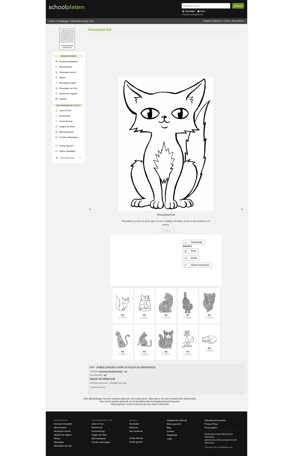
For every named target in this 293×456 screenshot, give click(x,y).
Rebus (57, 438)
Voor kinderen (136, 431)
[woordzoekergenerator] (67, 49)
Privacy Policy (211, 424)
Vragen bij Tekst (99, 435)
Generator (134, 424)
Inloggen (207, 21)
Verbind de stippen (63, 435)
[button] (197, 265)
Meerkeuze (97, 427)
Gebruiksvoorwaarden (215, 420)
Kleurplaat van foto (63, 446)
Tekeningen (189, 11)
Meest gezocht (174, 424)
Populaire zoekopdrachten (192, 14)
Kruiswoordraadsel (63, 424)
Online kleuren (136, 438)
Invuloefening (98, 431)
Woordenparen (99, 438)
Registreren (217, 21)
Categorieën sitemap (177, 420)
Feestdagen (63, 21)
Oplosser (133, 427)
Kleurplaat (59, 442)
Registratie (172, 435)
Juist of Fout (97, 424)
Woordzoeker (60, 427)
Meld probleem (238, 21)
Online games (136, 442)
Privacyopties (210, 427)
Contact (227, 21)
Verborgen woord (62, 431)
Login (169, 438)
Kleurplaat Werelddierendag (111, 371)
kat (91, 21)
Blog (169, 427)
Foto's (203, 11)
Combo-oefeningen (101, 442)
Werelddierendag (79, 21)
